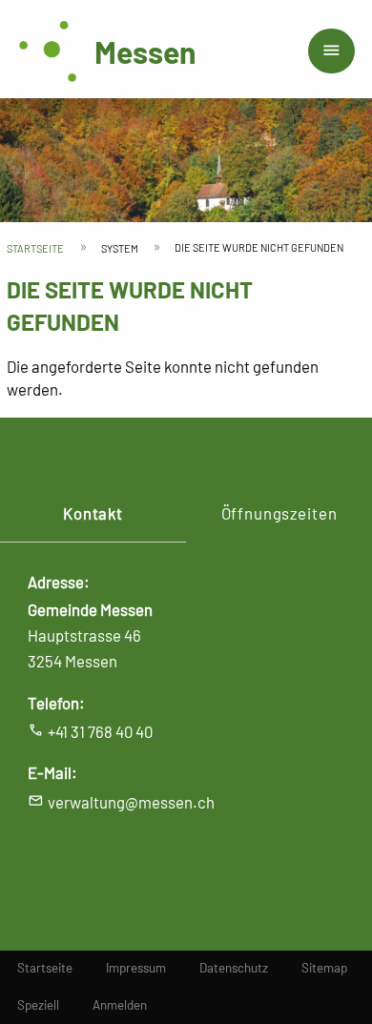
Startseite (35, 248)
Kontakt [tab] (93, 512)
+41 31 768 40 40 (100, 731)
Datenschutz (233, 967)
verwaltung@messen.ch (131, 801)
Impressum (136, 967)
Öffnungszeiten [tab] (279, 512)
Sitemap (324, 967)
